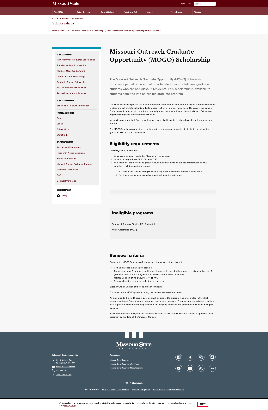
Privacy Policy (70, 405)
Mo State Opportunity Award (71, 70)
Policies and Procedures (69, 147)
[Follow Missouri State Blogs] (201, 368)
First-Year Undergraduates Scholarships (76, 59)
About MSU (58, 12)
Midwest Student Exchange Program (75, 164)
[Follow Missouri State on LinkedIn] (190, 368)
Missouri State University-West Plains (124, 364)
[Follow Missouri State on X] (190, 357)
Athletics (197, 12)
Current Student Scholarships (71, 76)
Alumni (150, 12)
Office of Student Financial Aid (67, 18)
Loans (60, 123)
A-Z (189, 3)
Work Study (62, 134)
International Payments (141, 389)
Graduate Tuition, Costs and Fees (115, 389)
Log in (182, 3)
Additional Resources (67, 169)
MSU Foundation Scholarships (71, 87)
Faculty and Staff (130, 12)
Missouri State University (120, 360)
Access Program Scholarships (71, 93)
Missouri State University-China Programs (126, 368)
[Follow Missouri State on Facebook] (178, 357)
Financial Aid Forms (66, 158)
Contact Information (66, 180)
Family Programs (177, 12)
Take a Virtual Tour (63, 374)
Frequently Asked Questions (71, 152)
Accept (202, 404)
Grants (60, 118)
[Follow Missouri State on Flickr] (212, 368)
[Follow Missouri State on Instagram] (201, 357)
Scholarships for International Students (168, 389)
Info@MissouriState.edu (65, 366)
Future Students (83, 12)
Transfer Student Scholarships (71, 65)
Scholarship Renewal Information (73, 105)
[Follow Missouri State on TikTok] (212, 357)
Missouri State (58, 30)
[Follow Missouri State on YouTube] (178, 368)
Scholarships (63, 23)
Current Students (107, 12)
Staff (59, 175)
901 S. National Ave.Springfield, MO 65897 (65, 361)
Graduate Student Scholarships (72, 82)
